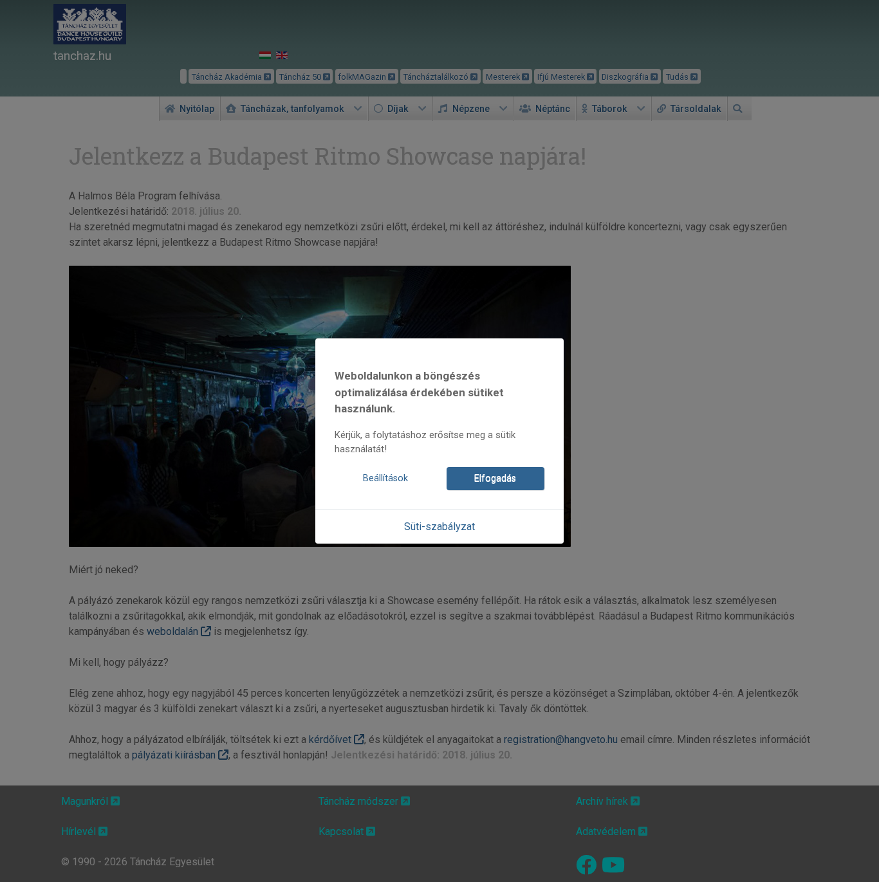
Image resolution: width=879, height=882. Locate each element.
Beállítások (385, 478)
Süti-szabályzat (439, 526)
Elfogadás (495, 478)
